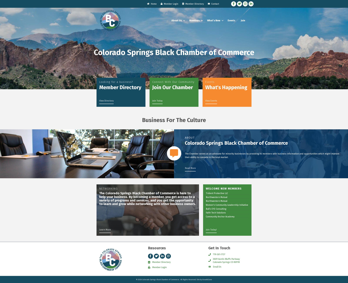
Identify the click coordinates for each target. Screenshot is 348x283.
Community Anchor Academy (220, 216)
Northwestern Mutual (216, 197)
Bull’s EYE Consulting (216, 209)
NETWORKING (108, 188)
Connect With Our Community (173, 82)
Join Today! (211, 229)
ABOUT (190, 137)
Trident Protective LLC (217, 193)
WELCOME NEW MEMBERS (224, 188)
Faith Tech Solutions (216, 212)
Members (194, 20)
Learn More (105, 229)
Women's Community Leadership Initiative (227, 205)
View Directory (106, 100)
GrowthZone (207, 280)
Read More (190, 168)
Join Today (157, 100)
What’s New (213, 20)
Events (231, 20)
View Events (211, 100)
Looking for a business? (116, 82)
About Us (176, 20)
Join (243, 20)
